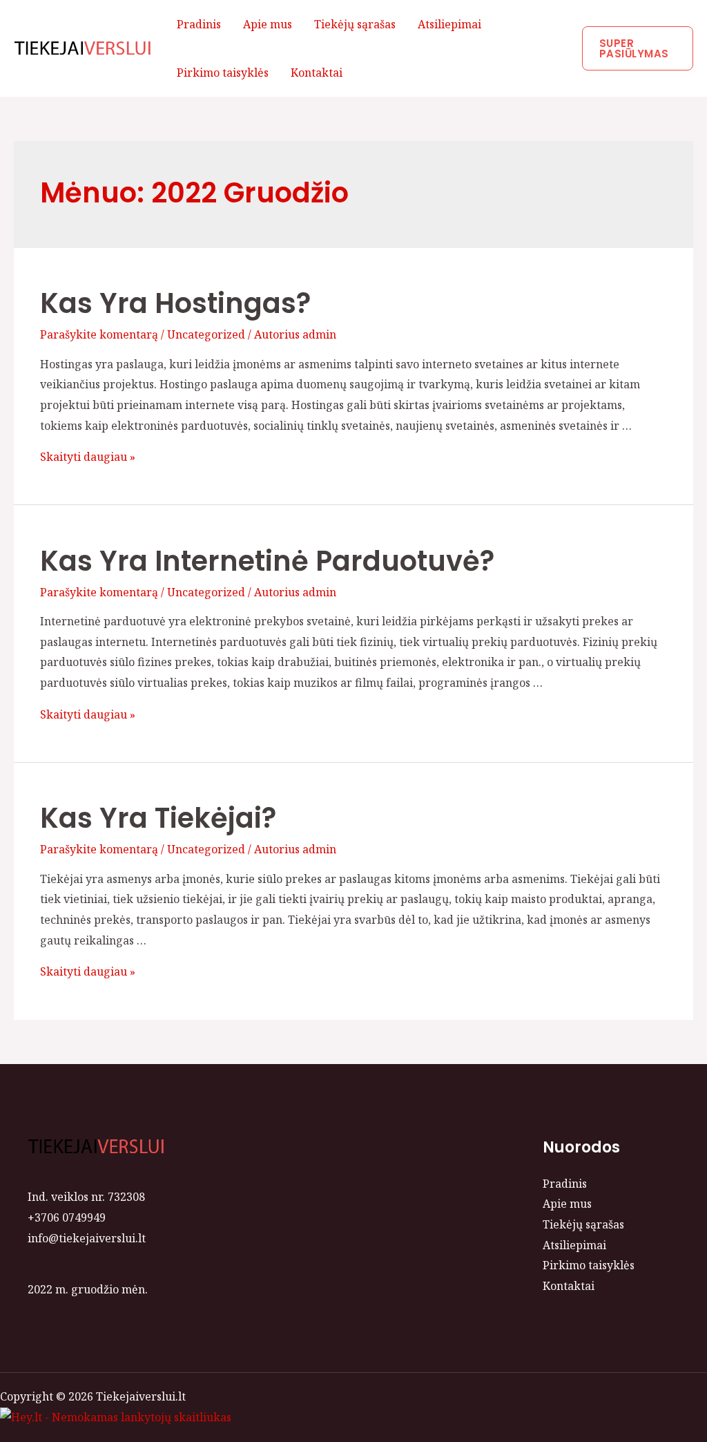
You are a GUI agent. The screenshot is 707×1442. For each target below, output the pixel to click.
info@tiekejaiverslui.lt (87, 1238)
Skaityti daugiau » (87, 456)
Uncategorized (206, 334)
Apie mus (267, 24)
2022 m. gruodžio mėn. (88, 1289)
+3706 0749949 (67, 1217)
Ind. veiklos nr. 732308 (86, 1196)
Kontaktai (316, 72)
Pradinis (199, 24)
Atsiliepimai (449, 24)
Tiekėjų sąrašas (355, 24)
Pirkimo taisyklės (223, 72)
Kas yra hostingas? (175, 303)
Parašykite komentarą (99, 334)
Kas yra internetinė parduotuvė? (267, 561)
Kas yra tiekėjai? (158, 818)
